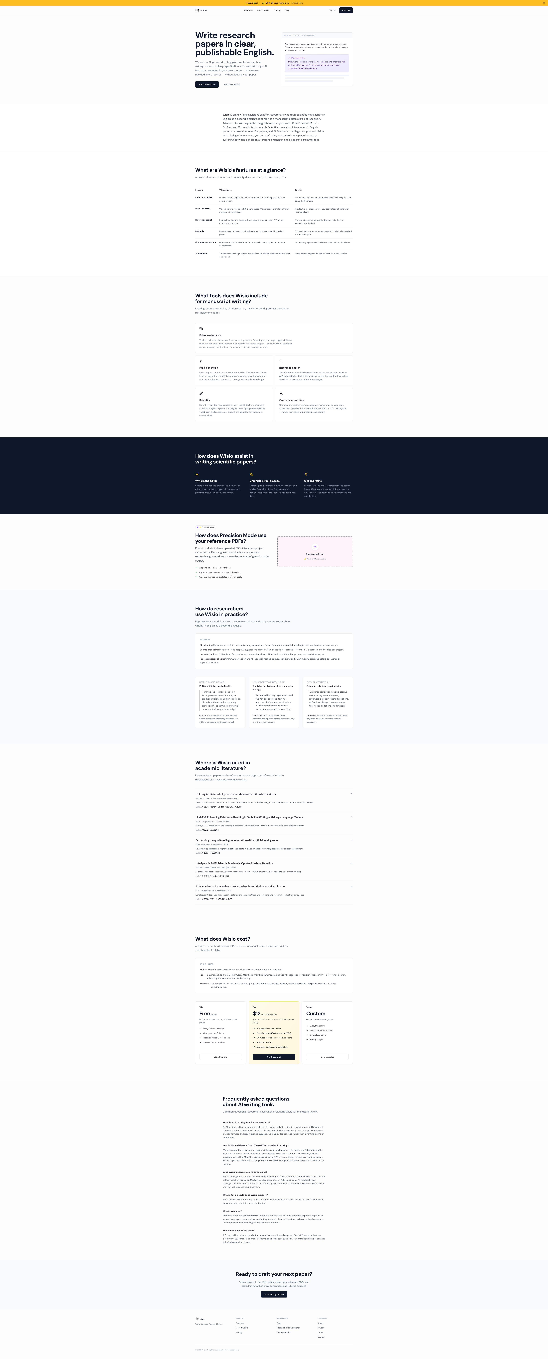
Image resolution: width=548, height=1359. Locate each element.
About (320, 1323)
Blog (287, 10)
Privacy (321, 1327)
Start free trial (205, 84)
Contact (321, 1337)
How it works (263, 10)
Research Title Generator (288, 1327)
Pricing (277, 10)
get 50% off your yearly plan (275, 3)
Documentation (284, 1332)
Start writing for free (274, 1294)
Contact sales (327, 1057)
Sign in (332, 10)
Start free (346, 10)
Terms (320, 1332)
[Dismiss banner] (544, 3)
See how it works (232, 84)
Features (248, 10)
